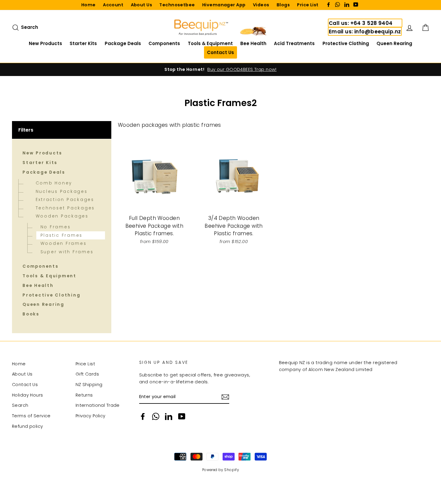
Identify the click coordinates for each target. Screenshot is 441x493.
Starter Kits (83, 43)
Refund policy (27, 426)
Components (164, 43)
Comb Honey (54, 183)
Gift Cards (87, 374)
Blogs (283, 5)
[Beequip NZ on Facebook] (142, 416)
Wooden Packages (62, 216)
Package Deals (123, 43)
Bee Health (253, 43)
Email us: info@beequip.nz (365, 31)
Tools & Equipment (210, 43)
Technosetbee (177, 5)
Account (113, 5)
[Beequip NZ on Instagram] (155, 416)
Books (31, 314)
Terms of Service (31, 416)
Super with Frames (67, 252)
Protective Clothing (345, 43)
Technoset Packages (65, 208)
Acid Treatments (294, 43)
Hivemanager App (223, 5)
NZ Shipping (89, 385)
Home (88, 5)
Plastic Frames (61, 235)
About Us (141, 5)
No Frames (55, 227)
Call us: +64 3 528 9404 (361, 23)
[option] (220, 69)
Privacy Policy (91, 416)
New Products (45, 43)
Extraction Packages (65, 199)
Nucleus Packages (62, 191)
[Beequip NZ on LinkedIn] (168, 416)
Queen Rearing (394, 43)
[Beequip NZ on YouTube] (181, 416)
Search (20, 405)
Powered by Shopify (220, 469)
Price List (307, 5)
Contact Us (25, 385)
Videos (261, 5)
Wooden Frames (63, 243)
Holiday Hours (27, 395)
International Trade (98, 405)
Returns (84, 395)
